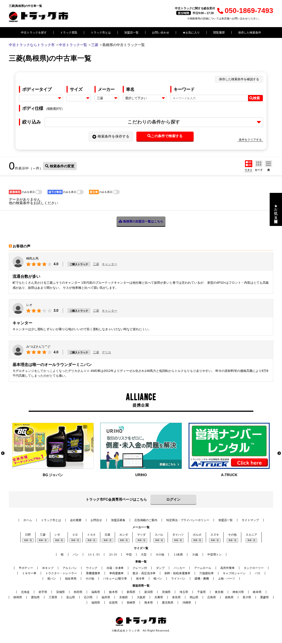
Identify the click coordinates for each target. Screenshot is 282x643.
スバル (159, 534)
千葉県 (201, 592)
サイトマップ (250, 520)
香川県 (247, 597)
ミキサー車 (29, 573)
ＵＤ (75, 534)
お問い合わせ (160, 32)
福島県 (95, 592)
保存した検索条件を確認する (239, 79)
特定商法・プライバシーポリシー (187, 520)
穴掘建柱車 (206, 573)
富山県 (70, 597)
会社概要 (76, 520)
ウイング (91, 568)
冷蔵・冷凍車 (115, 568)
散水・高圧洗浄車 (144, 573)
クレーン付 (140, 568)
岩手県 (43, 592)
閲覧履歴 (219, 32)
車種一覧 (28, 540)
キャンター (109, 264)
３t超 (195, 554)
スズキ (214, 534)
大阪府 (141, 597)
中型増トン (214, 554)
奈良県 (176, 597)
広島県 (211, 597)
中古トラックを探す (34, 32)
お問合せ (96, 520)
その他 (232, 534)
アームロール (202, 568)
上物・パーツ (226, 578)
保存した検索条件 (249, 32)
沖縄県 (186, 602)
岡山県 (194, 597)
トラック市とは (101, 32)
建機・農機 (202, 578)
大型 (144, 554)
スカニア (251, 534)
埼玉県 (184, 592)
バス (257, 573)
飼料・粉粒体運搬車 (177, 573)
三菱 (96, 264)
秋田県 (78, 592)
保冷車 (140, 578)
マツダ (141, 534)
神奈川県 (238, 592)
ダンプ (160, 568)
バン (75, 554)
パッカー (179, 568)
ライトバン (178, 578)
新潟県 (148, 592)
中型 (129, 554)
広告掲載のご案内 (145, 520)
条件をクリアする (250, 139)
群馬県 (131, 592)
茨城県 (166, 592)
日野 (28, 534)
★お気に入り (191, 32)
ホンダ (123, 534)
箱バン (51, 578)
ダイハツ (178, 534)
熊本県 (148, 602)
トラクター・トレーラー (61, 573)
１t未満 (178, 554)
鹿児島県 (167, 602)
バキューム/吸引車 (115, 578)
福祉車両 (70, 578)
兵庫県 (158, 597)
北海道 (25, 592)
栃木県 (113, 592)
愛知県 (35, 597)
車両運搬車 (116, 573)
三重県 (53, 597)
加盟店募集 (118, 520)
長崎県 (131, 602)
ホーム (27, 520)
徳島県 (229, 597)
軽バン (158, 578)
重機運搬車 (93, 573)
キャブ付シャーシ (234, 573)
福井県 (106, 597)
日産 (107, 534)
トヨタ (91, 534)
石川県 (88, 597)
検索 (256, 98)
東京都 (219, 592)
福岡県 (95, 602)
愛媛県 (264, 597)
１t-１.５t (93, 554)
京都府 (123, 597)
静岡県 (17, 597)
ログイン (173, 499)
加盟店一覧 (131, 32)
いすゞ (59, 534)
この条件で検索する (167, 136)
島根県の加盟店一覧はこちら (142, 221)
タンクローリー (254, 568)
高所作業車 (227, 568)
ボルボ (197, 534)
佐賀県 (113, 602)
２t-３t (113, 554)
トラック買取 (68, 32)
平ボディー (26, 568)
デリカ (106, 352)
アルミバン (70, 568)
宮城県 (60, 592)
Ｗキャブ (48, 568)
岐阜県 (257, 592)
